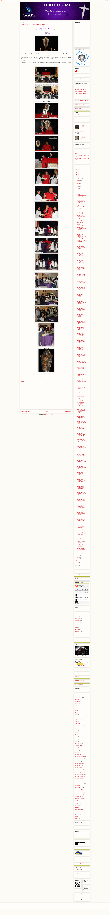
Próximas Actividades (79, 574)
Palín (76, 734)
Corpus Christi (77, 622)
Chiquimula (77, 705)
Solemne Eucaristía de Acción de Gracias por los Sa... (81, 192)
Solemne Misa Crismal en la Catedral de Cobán (81, 391)
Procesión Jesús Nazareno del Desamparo (80, 473)
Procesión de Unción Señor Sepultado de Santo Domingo (81, 378)
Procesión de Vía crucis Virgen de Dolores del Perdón (81, 291)
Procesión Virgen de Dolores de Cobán (80, 437)
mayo (78, 188)
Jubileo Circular (77, 146)
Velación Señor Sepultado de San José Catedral (81, 503)
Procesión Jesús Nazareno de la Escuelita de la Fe (80, 399)
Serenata (76, 634)
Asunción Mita (77, 699)
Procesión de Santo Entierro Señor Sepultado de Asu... (81, 261)
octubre (78, 180)
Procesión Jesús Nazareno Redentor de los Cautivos (81, 467)
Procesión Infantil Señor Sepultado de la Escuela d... (81, 497)
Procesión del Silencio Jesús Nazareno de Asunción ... (81, 305)
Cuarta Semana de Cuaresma (80, 91)
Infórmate (81, 131)
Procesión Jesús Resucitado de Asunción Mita (80, 219)
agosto (78, 183)
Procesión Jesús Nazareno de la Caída (81, 461)
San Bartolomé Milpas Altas (80, 756)
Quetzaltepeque (78, 747)
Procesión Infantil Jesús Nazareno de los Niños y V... (81, 493)
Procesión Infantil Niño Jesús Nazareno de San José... (81, 500)
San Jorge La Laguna (79, 759)
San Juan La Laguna (78, 769)
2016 (77, 172)
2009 (77, 567)
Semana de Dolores (78, 95)
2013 (77, 560)
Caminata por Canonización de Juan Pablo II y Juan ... (81, 195)
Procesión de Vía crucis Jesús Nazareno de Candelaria (81, 545)
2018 (77, 169)
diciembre (79, 177)
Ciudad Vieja (77, 706)
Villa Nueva (77, 814)
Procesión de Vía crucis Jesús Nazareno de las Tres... (81, 530)
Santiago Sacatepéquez (79, 800)
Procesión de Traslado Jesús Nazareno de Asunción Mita (81, 359)
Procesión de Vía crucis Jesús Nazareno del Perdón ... (81, 288)
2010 (77, 565)
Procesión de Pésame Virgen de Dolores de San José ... (81, 231)
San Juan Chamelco (78, 765)
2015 (77, 174)
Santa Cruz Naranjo (78, 789)
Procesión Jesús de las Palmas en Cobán (81, 425)
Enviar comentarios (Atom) (48, 414)
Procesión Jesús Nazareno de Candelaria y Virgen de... (81, 451)
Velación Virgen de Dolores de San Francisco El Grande (81, 506)
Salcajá (76, 752)
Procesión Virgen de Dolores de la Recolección (80, 430)
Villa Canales (77, 812)
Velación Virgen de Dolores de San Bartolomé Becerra (81, 552)
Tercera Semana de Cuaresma (80, 89)
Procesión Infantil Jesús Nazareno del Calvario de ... (81, 322)
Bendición (76, 614)
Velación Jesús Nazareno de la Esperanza (81, 537)
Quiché (76, 748)
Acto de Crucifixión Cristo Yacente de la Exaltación (81, 278)
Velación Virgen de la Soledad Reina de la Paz (81, 440)
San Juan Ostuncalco (79, 770)
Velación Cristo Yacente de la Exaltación (81, 490)
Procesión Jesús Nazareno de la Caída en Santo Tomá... (81, 484)
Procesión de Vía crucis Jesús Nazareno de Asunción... (81, 284)
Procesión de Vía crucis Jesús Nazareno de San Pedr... (81, 549)
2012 (77, 562)
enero (78, 558)
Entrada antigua (68, 411)
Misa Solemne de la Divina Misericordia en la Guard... (81, 207)
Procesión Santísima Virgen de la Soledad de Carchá (84, 137)
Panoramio (77, 836)
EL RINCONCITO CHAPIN (79, 680)
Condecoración (77, 618)
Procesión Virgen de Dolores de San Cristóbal (80, 352)
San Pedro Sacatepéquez (79, 783)
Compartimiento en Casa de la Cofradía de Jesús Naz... (81, 365)
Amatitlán (76, 695)
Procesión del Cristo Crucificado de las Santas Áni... (80, 406)
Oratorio (76, 730)
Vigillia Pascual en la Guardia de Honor (80, 225)
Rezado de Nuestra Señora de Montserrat (81, 199)
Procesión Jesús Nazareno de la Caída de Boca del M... (81, 480)
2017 (77, 171)
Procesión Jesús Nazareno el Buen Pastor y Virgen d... (81, 334)
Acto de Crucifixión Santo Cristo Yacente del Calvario (81, 271)
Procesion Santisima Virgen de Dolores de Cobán (81, 268)
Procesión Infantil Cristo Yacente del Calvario (81, 238)
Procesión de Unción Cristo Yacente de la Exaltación (81, 513)
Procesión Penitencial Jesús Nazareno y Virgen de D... (81, 443)
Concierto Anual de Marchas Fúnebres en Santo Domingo (81, 533)
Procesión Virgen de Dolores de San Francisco (80, 523)
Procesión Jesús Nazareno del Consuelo (81, 428)
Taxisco (76, 807)
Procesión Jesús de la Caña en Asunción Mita (81, 362)
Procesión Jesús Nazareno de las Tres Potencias (81, 393)
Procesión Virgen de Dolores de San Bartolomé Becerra (81, 464)
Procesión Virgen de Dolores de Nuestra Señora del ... (81, 341)
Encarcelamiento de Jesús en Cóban (80, 368)
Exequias (76, 627)
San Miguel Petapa (78, 778)
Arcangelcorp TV (78, 863)
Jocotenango (77, 723)
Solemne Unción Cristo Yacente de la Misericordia (81, 403)
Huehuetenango (78, 719)
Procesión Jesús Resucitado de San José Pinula (81, 216)
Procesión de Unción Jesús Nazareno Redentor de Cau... (81, 526)
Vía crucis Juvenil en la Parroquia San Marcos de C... (81, 455)
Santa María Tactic (78, 796)
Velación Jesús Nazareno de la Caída (81, 539)
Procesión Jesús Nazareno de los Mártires (80, 510)
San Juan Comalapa (78, 767)
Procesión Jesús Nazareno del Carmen (81, 381)
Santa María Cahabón (79, 794)
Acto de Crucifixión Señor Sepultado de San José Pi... (81, 275)
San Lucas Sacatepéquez (79, 774)
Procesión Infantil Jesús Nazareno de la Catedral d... (81, 315)
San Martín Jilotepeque (79, 776)
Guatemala (77, 717)
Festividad (77, 629)
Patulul (76, 737)
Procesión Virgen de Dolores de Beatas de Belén (81, 374)
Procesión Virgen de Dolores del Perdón (81, 312)
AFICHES (76, 578)
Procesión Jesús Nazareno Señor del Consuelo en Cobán (81, 434)
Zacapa (76, 816)
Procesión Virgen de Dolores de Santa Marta (81, 470)
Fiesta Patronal (77, 631)
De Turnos (77, 114)
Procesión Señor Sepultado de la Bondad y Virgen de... (81, 235)
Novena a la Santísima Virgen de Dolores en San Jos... (81, 542)
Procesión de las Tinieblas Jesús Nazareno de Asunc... (81, 355)
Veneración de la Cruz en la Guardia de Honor (81, 282)
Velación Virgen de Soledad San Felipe (81, 458)
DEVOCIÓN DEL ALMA (79, 684)
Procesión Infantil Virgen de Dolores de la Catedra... (81, 319)
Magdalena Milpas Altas (79, 725)
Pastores (76, 736)
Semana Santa (77, 96)
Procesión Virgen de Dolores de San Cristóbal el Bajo (80, 298)
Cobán (76, 708)
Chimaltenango (77, 701)
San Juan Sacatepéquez (79, 772)
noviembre (79, 178)
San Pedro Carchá (78, 781)
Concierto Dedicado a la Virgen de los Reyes (84, 126)
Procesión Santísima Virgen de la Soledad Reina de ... (81, 247)
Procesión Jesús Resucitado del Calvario (81, 211)
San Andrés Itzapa (78, 754)
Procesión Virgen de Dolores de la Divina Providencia (81, 477)
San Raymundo (77, 785)
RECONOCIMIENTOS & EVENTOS (81, 100)
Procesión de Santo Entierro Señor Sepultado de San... (81, 257)
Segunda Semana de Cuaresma (81, 87)
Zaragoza (76, 818)
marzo (78, 555)
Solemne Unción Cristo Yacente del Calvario (81, 331)
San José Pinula (78, 761)
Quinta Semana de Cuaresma (80, 93)
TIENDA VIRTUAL (78, 108)
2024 (77, 167)
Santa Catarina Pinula (79, 787)
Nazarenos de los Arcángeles (80, 570)
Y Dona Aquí (77, 640)
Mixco (76, 728)
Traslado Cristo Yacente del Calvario (81, 241)
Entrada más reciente (25, 411)
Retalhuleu (77, 750)
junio (78, 186)
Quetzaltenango (78, 745)
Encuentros (77, 625)
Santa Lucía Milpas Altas (79, 792)
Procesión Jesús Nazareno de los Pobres (80, 345)
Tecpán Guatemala (78, 809)
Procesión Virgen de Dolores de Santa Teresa (80, 328)
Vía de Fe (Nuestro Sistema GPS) (81, 859)
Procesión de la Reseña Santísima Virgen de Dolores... (81, 387)
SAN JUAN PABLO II (78, 672)
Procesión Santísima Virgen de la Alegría (81, 213)
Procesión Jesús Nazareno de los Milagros (80, 413)
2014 (77, 175)
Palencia (76, 732)
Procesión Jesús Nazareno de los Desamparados (80, 348)
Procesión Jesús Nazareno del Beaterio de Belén (81, 371)
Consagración (77, 620)
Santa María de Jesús (79, 798)
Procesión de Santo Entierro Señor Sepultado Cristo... (80, 264)
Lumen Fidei (77, 690)
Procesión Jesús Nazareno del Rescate (81, 325)
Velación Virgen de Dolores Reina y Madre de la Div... (81, 447)
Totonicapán (77, 811)
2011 (77, 563)
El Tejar (76, 712)
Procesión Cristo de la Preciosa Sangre (81, 520)
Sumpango (77, 805)
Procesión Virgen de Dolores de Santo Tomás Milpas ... (80, 487)
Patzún (76, 741)
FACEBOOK (77, 833)
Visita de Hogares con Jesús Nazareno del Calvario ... (81, 410)
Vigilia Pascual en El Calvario (80, 223)
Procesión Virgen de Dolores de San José (81, 417)
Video (76, 74)
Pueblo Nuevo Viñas (78, 743)
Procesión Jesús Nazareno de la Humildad (80, 295)
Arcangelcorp (77, 876)
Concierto (76, 616)
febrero (78, 557)
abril (78, 189)
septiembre (79, 181)
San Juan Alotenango (79, 763)
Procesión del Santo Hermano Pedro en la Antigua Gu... (81, 201)
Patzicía (76, 739)
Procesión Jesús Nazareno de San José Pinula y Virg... (81, 302)
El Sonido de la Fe (78, 609)
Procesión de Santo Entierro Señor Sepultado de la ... (80, 254)
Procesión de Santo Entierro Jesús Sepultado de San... (81, 250)
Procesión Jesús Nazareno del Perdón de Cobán (81, 309)
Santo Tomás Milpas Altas (79, 803)
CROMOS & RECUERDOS (80, 104)
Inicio (47, 411)
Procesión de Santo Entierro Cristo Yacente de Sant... (81, 228)
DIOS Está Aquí (77, 676)
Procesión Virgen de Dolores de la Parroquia (81, 397)
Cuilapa (76, 710)
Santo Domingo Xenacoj (79, 801)
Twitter (76, 834)
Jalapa (76, 721)
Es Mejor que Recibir (78, 119)
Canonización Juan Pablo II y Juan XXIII (81, 205)
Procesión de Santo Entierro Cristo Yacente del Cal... (81, 243)
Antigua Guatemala (78, 697)
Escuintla (76, 714)
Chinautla (76, 703)
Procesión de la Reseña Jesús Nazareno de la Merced (81, 384)
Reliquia (76, 633)
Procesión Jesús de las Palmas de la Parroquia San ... (81, 422)
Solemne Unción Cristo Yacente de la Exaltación (81, 517)
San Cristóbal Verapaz (79, 758)
